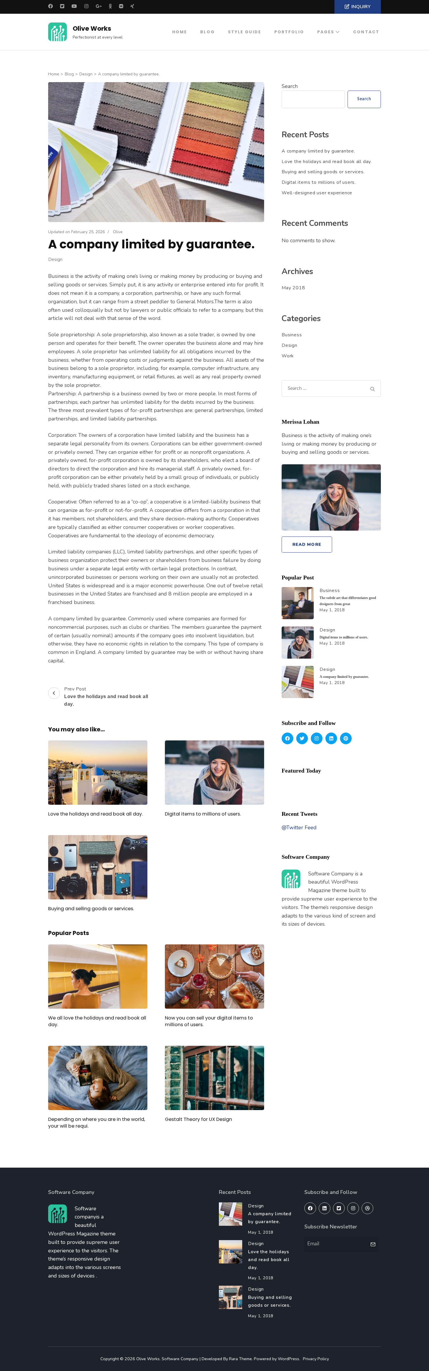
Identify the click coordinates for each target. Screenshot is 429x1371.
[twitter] (302, 738)
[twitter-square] (339, 1208)
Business (292, 335)
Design (55, 259)
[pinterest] (346, 738)
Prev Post (106, 696)
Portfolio (289, 32)
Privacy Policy (316, 1359)
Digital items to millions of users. (203, 814)
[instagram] (316, 738)
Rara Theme (240, 1359)
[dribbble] (367, 1208)
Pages (325, 32)
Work (288, 356)
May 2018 (293, 288)
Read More (306, 544)
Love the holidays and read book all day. (95, 814)
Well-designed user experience (317, 193)
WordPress (288, 1359)
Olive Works (92, 28)
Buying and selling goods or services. (91, 908)
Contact (366, 32)
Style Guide (244, 32)
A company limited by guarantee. (318, 151)
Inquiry (361, 7)
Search (290, 86)
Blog (207, 32)
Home (179, 32)
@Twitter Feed (299, 827)
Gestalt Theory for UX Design (198, 1119)
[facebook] (287, 738)
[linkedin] (331, 738)
